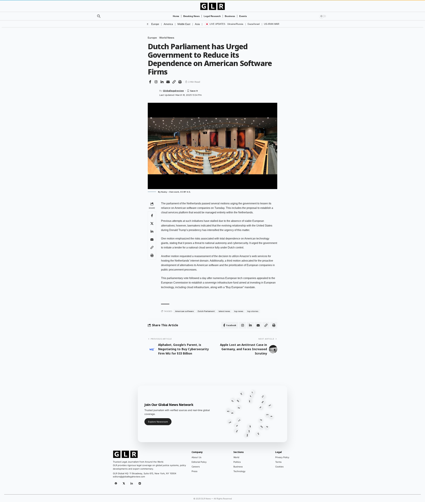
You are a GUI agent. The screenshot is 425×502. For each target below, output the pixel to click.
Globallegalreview (173, 90)
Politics (237, 462)
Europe (155, 24)
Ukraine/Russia (235, 24)
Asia (197, 24)
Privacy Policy (282, 457)
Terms (278, 462)
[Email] (168, 81)
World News (166, 37)
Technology (239, 471)
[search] (104, 16)
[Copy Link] (174, 81)
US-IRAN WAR (271, 24)
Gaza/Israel (254, 24)
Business (238, 466)
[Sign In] (313, 16)
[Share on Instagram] (156, 81)
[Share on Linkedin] (162, 81)
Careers (196, 466)
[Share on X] (152, 223)
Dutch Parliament (206, 311)
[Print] (180, 81)
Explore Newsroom (158, 421)
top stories (252, 311)
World (236, 457)
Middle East (183, 24)
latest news (224, 311)
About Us (196, 457)
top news (238, 311)
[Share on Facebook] (150, 81)
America (168, 24)
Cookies (279, 466)
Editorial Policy (199, 462)
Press (194, 471)
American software (184, 311)
